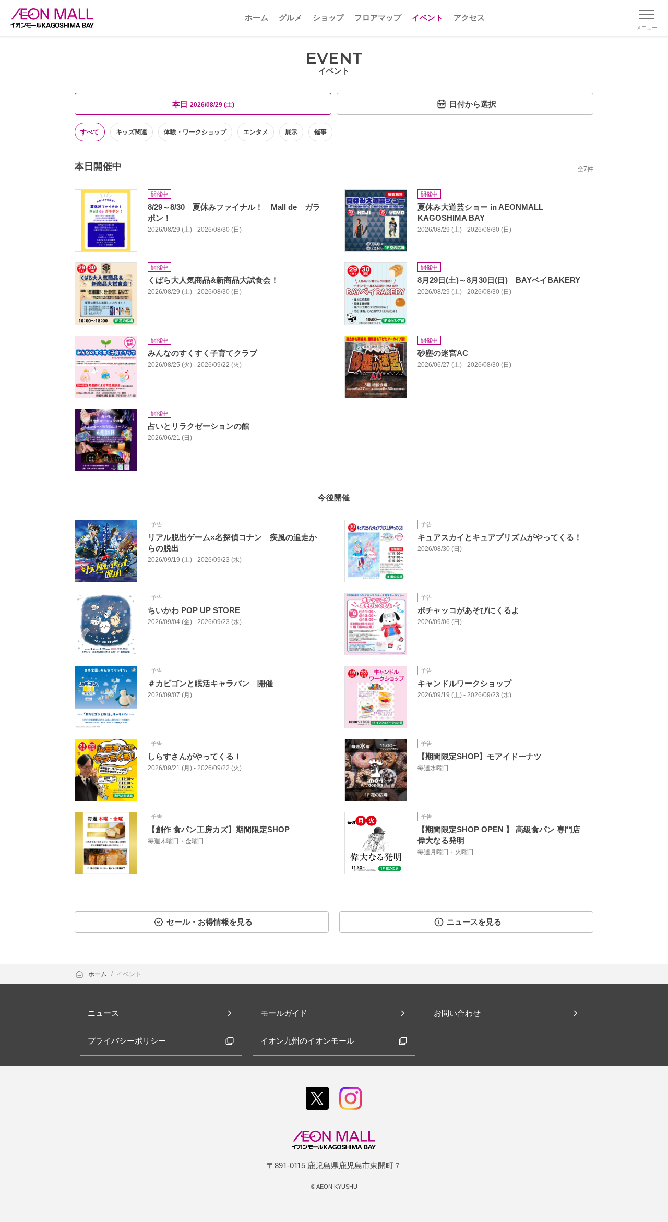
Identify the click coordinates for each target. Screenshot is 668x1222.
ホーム (98, 974)
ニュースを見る (474, 921)
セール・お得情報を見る (209, 921)
